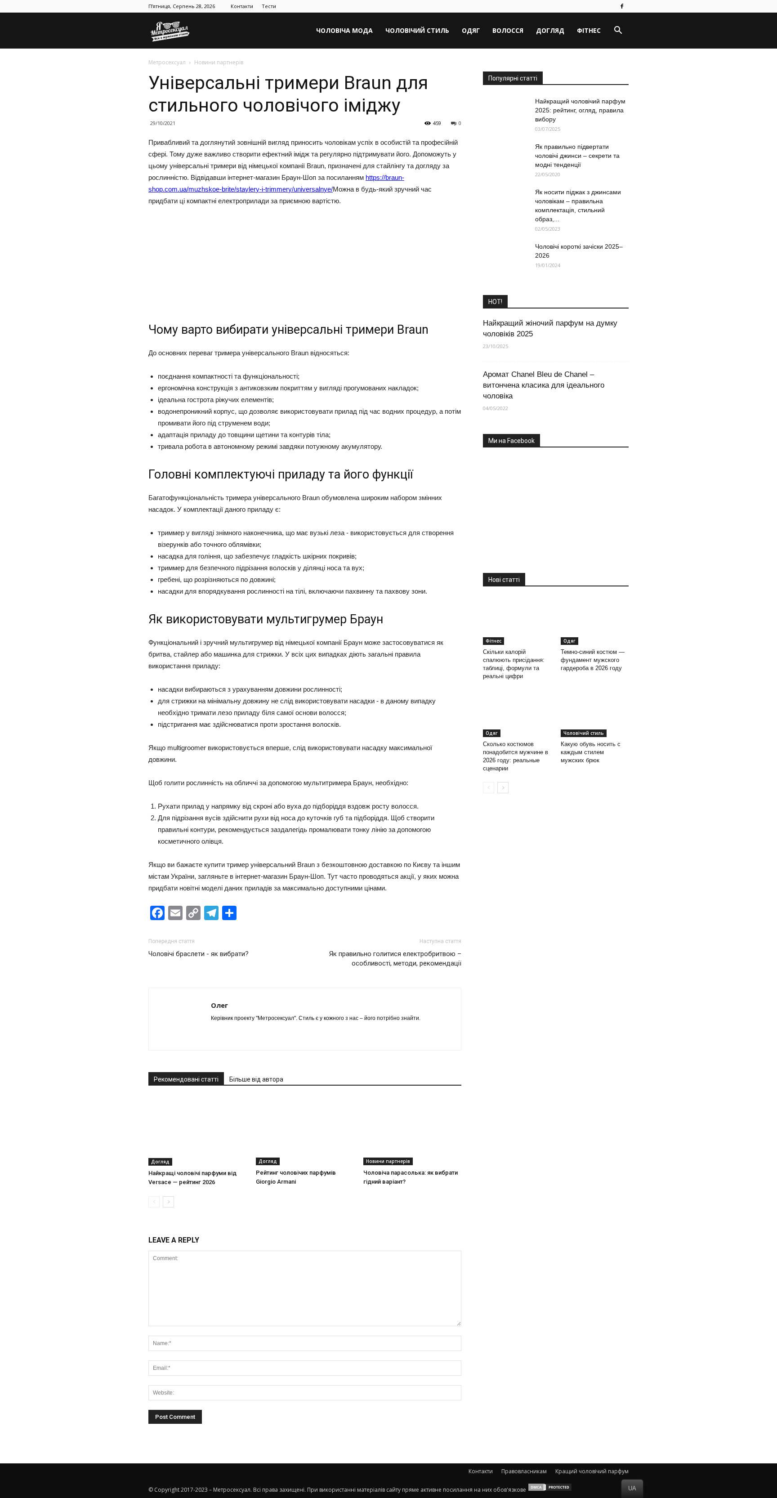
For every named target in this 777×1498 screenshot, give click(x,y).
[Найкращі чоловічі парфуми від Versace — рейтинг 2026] (197, 1132)
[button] (618, 30)
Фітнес (589, 30)
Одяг (471, 30)
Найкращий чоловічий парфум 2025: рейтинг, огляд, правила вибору (580, 110)
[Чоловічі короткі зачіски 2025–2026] (505, 257)
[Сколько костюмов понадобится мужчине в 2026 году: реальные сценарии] (517, 713)
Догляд (550, 30)
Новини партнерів (388, 1161)
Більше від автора (256, 1079)
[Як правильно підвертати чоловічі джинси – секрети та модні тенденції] (505, 157)
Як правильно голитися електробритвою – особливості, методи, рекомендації (395, 958)
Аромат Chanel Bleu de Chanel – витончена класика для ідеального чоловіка (543, 385)
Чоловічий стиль (417, 30)
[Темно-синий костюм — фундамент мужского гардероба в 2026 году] (595, 621)
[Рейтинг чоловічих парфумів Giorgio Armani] (305, 1131)
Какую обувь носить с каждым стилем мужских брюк (591, 752)
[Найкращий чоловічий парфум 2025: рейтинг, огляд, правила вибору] (505, 112)
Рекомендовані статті (186, 1079)
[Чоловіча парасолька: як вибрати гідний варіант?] (412, 1131)
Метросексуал (167, 62)
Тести (269, 6)
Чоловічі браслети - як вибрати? (198, 954)
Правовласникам (524, 1471)
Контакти (242, 6)
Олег (219, 1005)
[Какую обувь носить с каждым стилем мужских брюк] (595, 713)
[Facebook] (622, 6)
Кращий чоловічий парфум (592, 1471)
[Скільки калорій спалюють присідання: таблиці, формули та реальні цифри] (517, 621)
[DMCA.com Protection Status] (549, 1490)
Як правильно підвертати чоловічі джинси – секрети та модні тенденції (577, 155)
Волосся (507, 30)
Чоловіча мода (344, 30)
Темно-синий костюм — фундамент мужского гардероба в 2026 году (593, 659)
